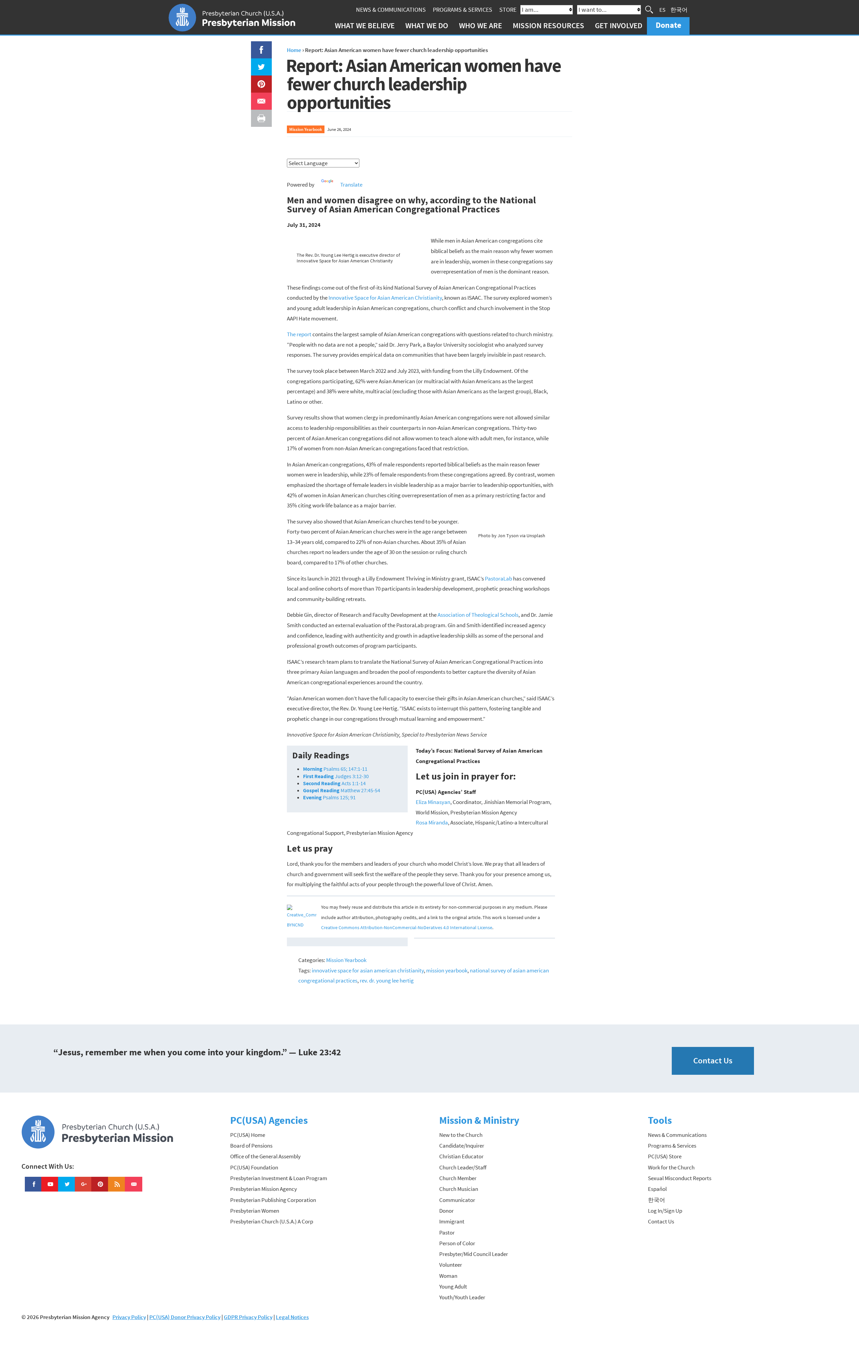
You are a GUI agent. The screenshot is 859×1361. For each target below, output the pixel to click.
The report (299, 334)
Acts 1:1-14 (334, 783)
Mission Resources (548, 25)
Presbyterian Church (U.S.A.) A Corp (271, 1221)
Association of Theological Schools (478, 614)
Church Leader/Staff (463, 1167)
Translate (351, 184)
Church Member (457, 1178)
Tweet (260, 63)
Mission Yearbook (305, 129)
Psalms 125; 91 (329, 797)
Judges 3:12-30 (336, 776)
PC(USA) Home (247, 1135)
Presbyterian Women (254, 1210)
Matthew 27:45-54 (341, 790)
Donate (668, 25)
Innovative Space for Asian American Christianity (385, 297)
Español (657, 1189)
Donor (446, 1210)
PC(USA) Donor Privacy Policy (184, 1317)
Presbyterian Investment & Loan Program (278, 1178)
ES (662, 9)
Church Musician (458, 1189)
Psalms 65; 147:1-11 (335, 768)
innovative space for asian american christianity (368, 970)
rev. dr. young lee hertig (387, 980)
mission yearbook (446, 970)
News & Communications (391, 9)
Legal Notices (292, 1317)
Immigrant (451, 1221)
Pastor (447, 1232)
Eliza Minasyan (433, 802)
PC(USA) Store (664, 1156)
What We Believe (365, 25)
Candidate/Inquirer (461, 1145)
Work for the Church (671, 1167)
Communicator (457, 1200)
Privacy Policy (129, 1317)
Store (507, 9)
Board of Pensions (251, 1145)
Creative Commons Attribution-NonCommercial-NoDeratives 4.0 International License (406, 927)
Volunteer (450, 1264)
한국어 (679, 9)
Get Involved (618, 25)
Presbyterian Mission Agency (263, 1189)
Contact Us (712, 1060)
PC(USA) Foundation (254, 1167)
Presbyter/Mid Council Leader (473, 1254)
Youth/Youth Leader (462, 1297)
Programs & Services (462, 9)
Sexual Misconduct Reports (679, 1178)
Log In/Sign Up (665, 1210)
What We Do (426, 25)
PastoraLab (498, 578)
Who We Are (480, 25)
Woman (448, 1275)
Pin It (259, 80)
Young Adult (453, 1286)
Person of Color (457, 1243)
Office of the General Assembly (265, 1156)
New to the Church (461, 1135)
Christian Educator (461, 1156)
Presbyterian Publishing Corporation (273, 1200)
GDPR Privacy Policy (248, 1317)
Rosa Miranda (432, 822)
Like (257, 46)
